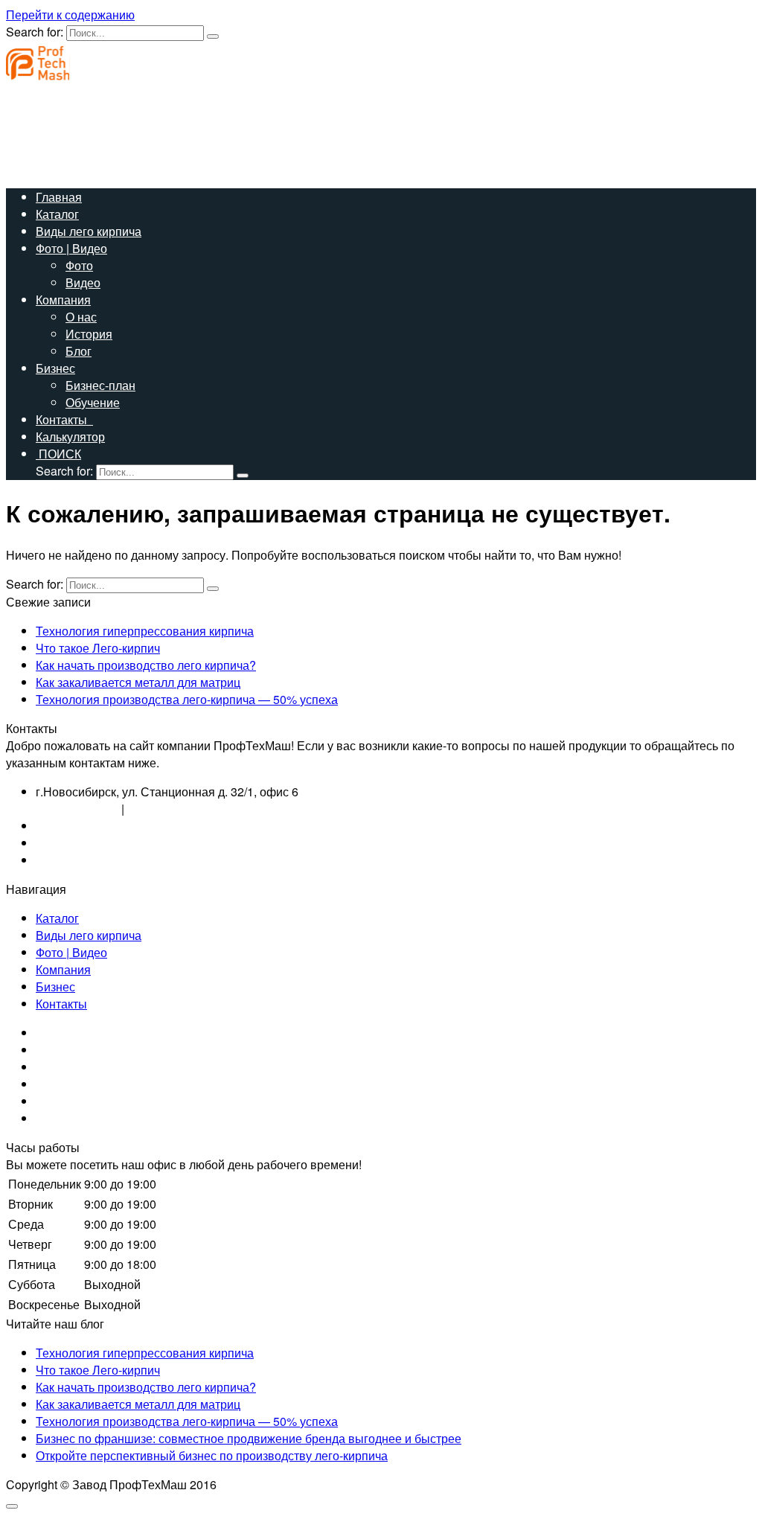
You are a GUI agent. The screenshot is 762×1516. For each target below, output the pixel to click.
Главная (59, 196)
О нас (81, 316)
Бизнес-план (100, 385)
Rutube (55, 1101)
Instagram (62, 1049)
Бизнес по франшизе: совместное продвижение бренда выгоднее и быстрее (248, 1438)
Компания (63, 299)
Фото (79, 265)
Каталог (57, 214)
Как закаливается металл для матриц (138, 682)
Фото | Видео (71, 248)
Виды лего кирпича (88, 231)
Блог (78, 350)
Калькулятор (70, 436)
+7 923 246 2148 (172, 808)
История (88, 333)
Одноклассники (78, 1066)
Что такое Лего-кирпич (98, 647)
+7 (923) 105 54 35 (56, 133)
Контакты (64, 419)
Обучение (92, 402)
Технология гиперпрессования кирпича (145, 630)
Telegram (60, 1118)
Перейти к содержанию (70, 14)
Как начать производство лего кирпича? (146, 665)
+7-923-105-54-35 (83, 842)
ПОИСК (58, 453)
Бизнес (55, 368)
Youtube (58, 1084)
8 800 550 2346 (77, 808)
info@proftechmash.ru (64, 167)
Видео (82, 282)
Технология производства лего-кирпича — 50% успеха (187, 699)
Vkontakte (62, 1032)
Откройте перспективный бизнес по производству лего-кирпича (212, 1455)
